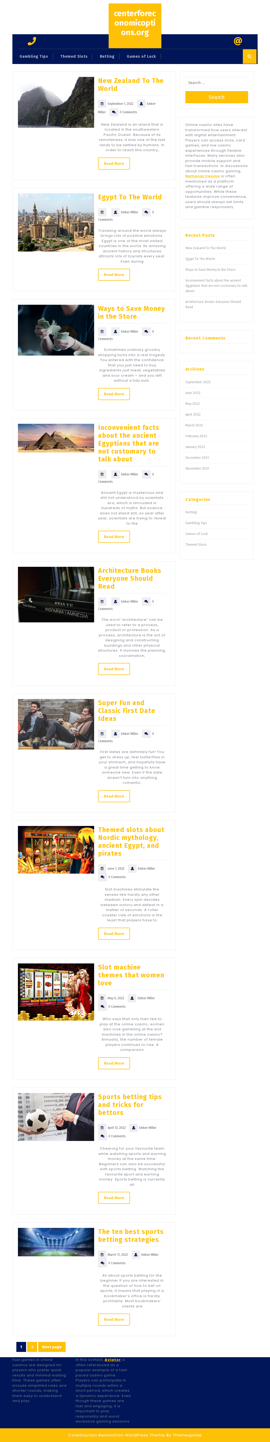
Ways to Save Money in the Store (131, 313)
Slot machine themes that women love (131, 975)
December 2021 (197, 458)
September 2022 (198, 382)
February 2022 (196, 436)
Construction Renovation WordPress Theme (116, 1435)
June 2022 (192, 393)
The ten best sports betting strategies (131, 1236)
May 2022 (192, 404)
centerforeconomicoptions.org (135, 23)
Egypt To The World (130, 197)
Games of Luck (141, 56)
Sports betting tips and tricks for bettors (130, 1105)
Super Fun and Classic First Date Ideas (126, 711)
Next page (52, 1347)
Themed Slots (74, 56)
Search (217, 97)
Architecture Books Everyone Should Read (129, 578)
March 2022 (194, 425)
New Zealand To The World (205, 248)
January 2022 (195, 447)
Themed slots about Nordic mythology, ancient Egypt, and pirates (131, 842)
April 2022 (193, 414)
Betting (107, 56)
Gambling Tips (34, 56)
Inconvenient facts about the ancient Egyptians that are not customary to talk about (128, 443)
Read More (114, 163)
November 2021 (197, 468)
